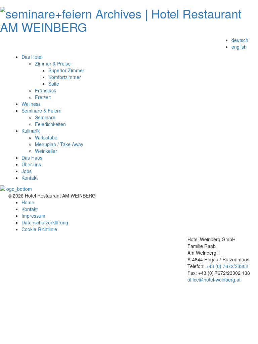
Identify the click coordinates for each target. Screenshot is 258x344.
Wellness (31, 103)
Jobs (27, 171)
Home (28, 202)
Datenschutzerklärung (45, 222)
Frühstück (45, 90)
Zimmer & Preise (53, 63)
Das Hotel (32, 56)
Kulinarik (31, 130)
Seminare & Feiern (41, 110)
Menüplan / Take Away (59, 144)
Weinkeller (46, 150)
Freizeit (43, 97)
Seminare (45, 117)
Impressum (33, 215)
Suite (53, 83)
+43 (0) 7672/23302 (227, 266)
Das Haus (32, 157)
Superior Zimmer (66, 70)
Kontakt (30, 177)
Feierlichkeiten (50, 124)
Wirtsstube (46, 137)
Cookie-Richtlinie (39, 229)
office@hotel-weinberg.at (214, 279)
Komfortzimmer (64, 77)
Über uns (31, 164)
